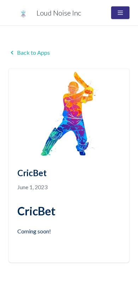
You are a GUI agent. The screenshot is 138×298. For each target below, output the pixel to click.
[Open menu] (120, 12)
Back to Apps (33, 52)
